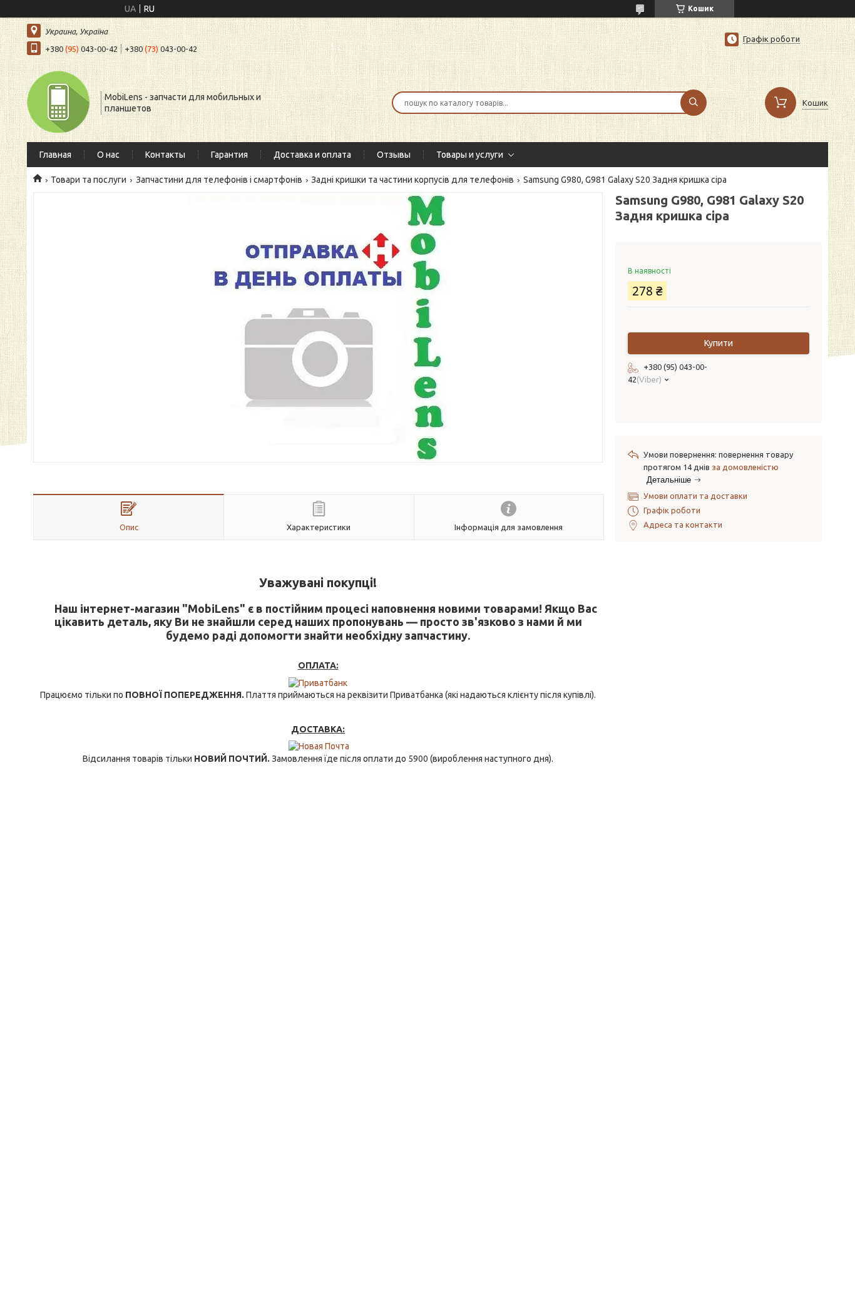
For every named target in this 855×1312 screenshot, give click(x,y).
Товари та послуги (88, 180)
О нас (108, 154)
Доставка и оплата (312, 154)
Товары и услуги (469, 154)
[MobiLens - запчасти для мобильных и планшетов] (58, 101)
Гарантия (229, 154)
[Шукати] (693, 103)
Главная (55, 154)
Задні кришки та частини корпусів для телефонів (412, 180)
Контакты (165, 154)
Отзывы (394, 154)
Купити (718, 343)
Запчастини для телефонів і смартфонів (219, 180)
